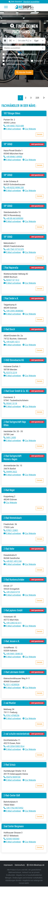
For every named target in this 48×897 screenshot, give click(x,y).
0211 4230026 (12, 684)
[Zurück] (16, 97)
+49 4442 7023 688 (15, 126)
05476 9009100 (13, 777)
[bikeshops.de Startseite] (24, 7)
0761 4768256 (12, 715)
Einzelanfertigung (29, 54)
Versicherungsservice (15, 64)
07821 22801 (12, 530)
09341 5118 (11, 403)
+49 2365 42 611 (14, 623)
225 (37, 98)
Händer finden (25, 72)
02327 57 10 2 (12, 280)
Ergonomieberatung (14, 57)
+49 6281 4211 (13, 342)
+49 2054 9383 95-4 (15, 746)
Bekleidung (11, 54)
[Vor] (43, 97)
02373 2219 (11, 372)
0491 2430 (11, 437)
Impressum (8, 865)
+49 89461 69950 (14, 156)
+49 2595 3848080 (14, 311)
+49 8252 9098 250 (15, 187)
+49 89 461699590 (14, 218)
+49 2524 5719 (13, 592)
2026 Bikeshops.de (36, 865)
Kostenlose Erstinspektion (17, 61)
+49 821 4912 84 (14, 561)
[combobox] (14, 48)
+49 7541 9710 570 (15, 249)
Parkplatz (38, 61)
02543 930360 (12, 839)
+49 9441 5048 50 (14, 654)
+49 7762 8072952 (14, 808)
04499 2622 (11, 472)
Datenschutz (20, 865)
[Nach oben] (41, 890)
